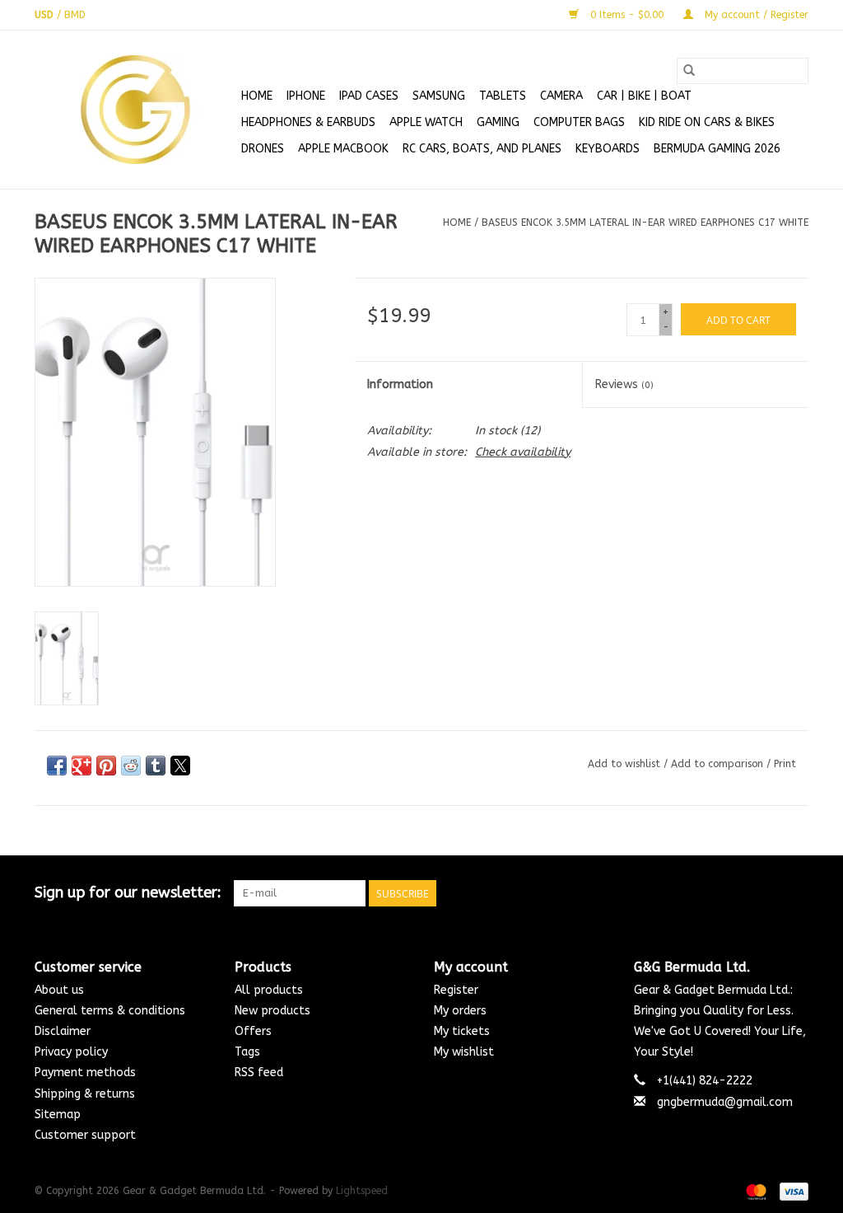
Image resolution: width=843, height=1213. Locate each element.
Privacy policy (71, 1052)
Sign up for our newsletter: (128, 893)
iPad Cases (368, 96)
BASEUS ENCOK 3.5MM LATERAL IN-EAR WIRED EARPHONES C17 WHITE (645, 222)
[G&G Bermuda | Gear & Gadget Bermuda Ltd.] (135, 109)
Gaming (498, 122)
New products (272, 1011)
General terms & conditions (110, 1011)
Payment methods (85, 1072)
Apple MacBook (343, 149)
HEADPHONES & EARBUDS (308, 122)
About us (59, 990)
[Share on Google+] (81, 765)
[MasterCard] (755, 1191)
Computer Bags (579, 122)
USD (46, 15)
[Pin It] (106, 765)
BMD (75, 15)
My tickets (462, 1031)
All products (269, 990)
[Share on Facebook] (57, 765)
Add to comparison (718, 764)
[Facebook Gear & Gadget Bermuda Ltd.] (736, 893)
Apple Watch (426, 122)
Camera (561, 96)
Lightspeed (362, 1191)
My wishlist (464, 1052)
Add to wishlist (626, 764)
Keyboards (607, 149)
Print (785, 764)
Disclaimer (63, 1031)
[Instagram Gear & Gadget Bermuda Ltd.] (795, 893)
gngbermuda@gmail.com (725, 1102)
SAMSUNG (438, 96)
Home (256, 96)
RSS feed (259, 1072)
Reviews (624, 384)
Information (400, 384)
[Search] (689, 71)
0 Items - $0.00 (627, 15)
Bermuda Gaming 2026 (717, 149)
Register (456, 990)
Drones (262, 149)
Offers (253, 1031)
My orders (460, 1011)
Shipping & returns (85, 1094)
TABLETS (502, 96)
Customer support (85, 1135)
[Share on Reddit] (131, 765)
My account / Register (754, 15)
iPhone (305, 96)
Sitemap (58, 1115)
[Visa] (791, 1191)
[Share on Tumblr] (155, 765)
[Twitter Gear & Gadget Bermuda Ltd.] (765, 893)
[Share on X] (180, 765)
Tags (247, 1052)
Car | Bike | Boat (644, 96)
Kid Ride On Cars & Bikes (707, 122)
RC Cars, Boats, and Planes (482, 149)
